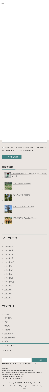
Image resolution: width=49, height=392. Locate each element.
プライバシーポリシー (9, 346)
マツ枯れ (8, 318)
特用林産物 (9, 333)
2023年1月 (9, 258)
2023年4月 (9, 250)
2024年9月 (9, 246)
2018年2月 (9, 297)
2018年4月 (9, 293)
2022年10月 (9, 262)
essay (7, 314)
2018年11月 (9, 282)
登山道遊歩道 (10, 337)
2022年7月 (9, 270)
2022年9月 (9, 266)
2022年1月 (9, 278)
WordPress (13, 386)
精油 (6, 341)
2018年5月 (9, 289)
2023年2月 (9, 254)
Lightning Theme (25, 386)
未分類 (7, 330)
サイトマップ (6, 350)
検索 (40, 360)
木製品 (7, 326)
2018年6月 (9, 286)
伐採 (6, 322)
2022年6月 (9, 274)
